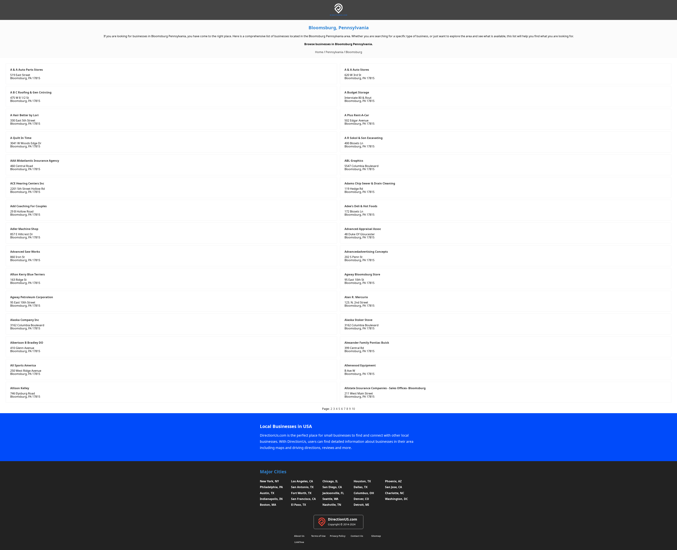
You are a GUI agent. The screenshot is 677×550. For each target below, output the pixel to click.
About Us (299, 535)
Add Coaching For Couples (28, 206)
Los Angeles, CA (302, 481)
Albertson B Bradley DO (26, 343)
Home (319, 52)
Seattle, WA (330, 499)
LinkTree (299, 542)
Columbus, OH (364, 493)
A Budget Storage (356, 92)
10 (353, 409)
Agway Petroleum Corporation (31, 297)
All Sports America (23, 365)
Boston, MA (268, 505)
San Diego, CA (332, 487)
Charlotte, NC (394, 493)
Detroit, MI (361, 505)
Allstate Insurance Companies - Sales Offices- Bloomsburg (385, 388)
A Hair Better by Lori (24, 115)
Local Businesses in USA (286, 426)
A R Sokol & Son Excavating (363, 138)
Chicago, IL (330, 481)
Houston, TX (362, 481)
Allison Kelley (19, 388)
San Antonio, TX (302, 487)
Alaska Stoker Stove (358, 320)
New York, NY (269, 481)
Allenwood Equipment (360, 365)
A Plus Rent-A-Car (356, 115)
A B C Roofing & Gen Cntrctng (30, 92)
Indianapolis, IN (271, 499)
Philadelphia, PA (271, 487)
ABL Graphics (353, 161)
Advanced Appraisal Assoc (362, 229)
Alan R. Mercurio (356, 297)
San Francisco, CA (303, 499)
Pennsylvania (334, 52)
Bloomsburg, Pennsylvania (339, 28)
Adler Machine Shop (24, 229)
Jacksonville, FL (333, 493)
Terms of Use (318, 535)
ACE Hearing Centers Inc (27, 183)
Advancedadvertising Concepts (366, 252)
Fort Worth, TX (301, 493)
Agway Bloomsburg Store (362, 274)
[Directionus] (338, 15)
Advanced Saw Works (25, 252)
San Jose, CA (393, 487)
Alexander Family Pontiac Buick (366, 343)
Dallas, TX (361, 487)
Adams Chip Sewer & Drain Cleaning (369, 183)
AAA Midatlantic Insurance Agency (34, 161)
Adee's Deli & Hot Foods (360, 206)
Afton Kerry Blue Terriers (27, 274)
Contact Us (357, 535)
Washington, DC (396, 499)
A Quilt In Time (20, 138)
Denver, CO (361, 499)
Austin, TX (267, 493)
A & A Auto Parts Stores (26, 70)
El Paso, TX (298, 505)
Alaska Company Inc (24, 320)
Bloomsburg (354, 52)
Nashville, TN (331, 505)
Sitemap (376, 535)
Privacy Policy (337, 535)
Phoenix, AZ (393, 481)
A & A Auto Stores (356, 70)
